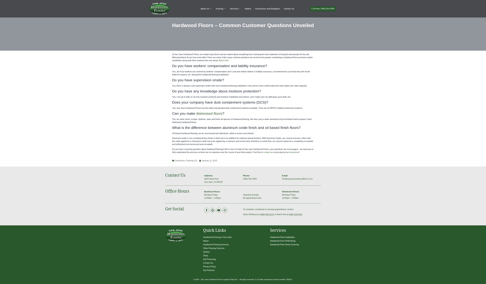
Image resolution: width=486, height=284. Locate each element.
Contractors (180, 161)
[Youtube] (218, 210)
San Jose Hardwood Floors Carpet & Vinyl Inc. (219, 279)
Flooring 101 (191, 161)
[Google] (212, 210)
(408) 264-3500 (250, 179)
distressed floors (209, 113)
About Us (205, 8)
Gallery (248, 8)
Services (234, 8)
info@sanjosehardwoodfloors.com (297, 179)
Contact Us (289, 8)
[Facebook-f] (206, 210)
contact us (268, 152)
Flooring (219, 8)
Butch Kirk (223, 60)
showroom (294, 152)
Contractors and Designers (267, 8)
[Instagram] (224, 210)
